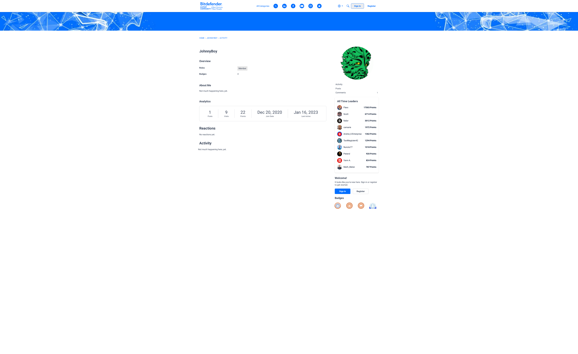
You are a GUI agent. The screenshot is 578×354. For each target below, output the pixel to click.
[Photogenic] (372, 205)
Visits (226, 116)
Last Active (305, 116)
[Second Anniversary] (337, 205)
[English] (211, 6)
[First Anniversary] (349, 205)
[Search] (348, 6)
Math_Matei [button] (349, 167)
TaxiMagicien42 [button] (350, 140)
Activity (339, 84)
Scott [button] (345, 114)
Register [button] (361, 191)
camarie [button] (347, 127)
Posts (210, 116)
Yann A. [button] (347, 160)
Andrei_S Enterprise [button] (352, 134)
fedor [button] (345, 120)
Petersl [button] (346, 154)
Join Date (270, 116)
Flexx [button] (345, 107)
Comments (357, 92)
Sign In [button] (342, 191)
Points (243, 116)
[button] (339, 107)
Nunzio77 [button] (348, 147)
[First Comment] (361, 205)
